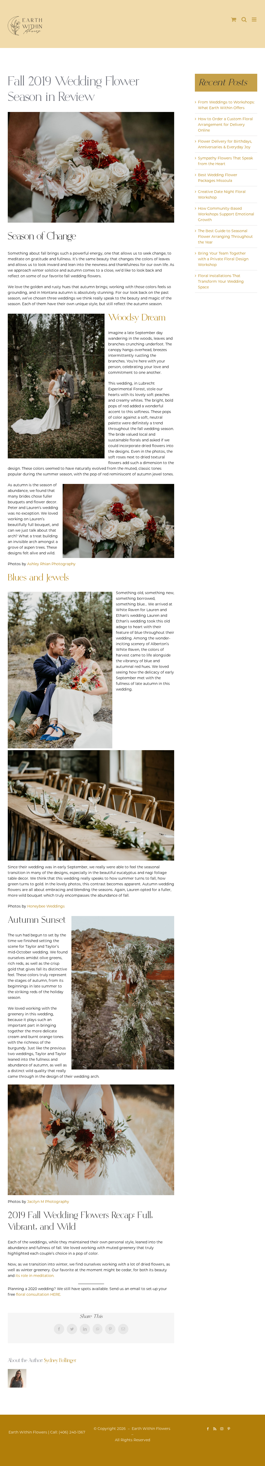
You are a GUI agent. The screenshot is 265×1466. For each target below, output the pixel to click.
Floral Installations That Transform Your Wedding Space (221, 281)
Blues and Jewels (38, 577)
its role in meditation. (35, 1275)
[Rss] (214, 1428)
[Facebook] (207, 1428)
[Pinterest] (228, 1428)
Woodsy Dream (136, 317)
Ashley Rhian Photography (51, 564)
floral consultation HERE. (38, 1294)
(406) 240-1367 (72, 1432)
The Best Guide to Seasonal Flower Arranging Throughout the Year (225, 237)
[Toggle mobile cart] (233, 19)
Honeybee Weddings (46, 906)
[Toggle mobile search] (244, 19)
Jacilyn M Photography (48, 1201)
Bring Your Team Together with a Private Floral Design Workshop (223, 259)
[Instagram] (221, 1428)
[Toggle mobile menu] (254, 19)
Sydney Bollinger (60, 1360)
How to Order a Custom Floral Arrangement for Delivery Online (225, 125)
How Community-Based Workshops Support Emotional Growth (226, 214)
